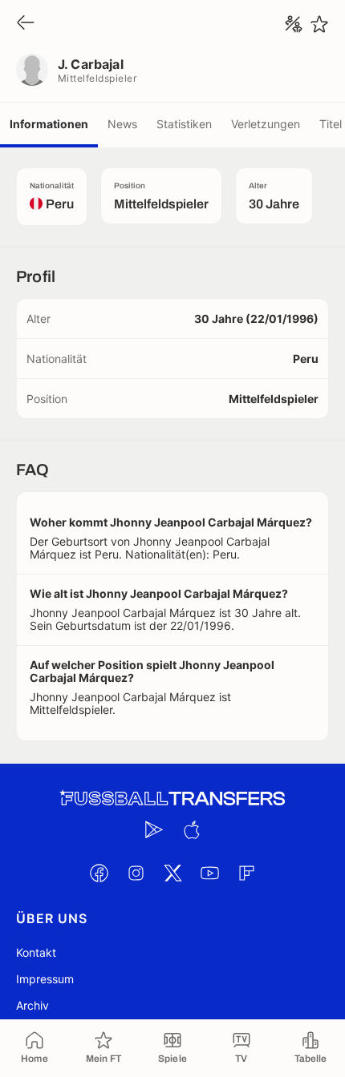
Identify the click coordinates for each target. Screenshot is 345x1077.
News (122, 124)
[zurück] (25, 23)
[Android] (154, 829)
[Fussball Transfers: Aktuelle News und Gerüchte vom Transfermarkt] (172, 798)
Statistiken (184, 124)
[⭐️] (319, 24)
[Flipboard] (246, 873)
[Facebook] (99, 873)
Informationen (49, 124)
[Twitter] (172, 873)
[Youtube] (209, 873)
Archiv (32, 1005)
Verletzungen (265, 124)
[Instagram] (136, 873)
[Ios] (191, 829)
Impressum (45, 979)
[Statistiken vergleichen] (293, 24)
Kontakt (36, 952)
